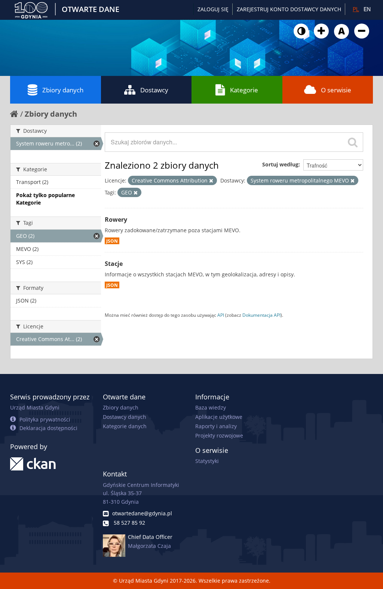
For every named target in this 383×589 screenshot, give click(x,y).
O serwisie (336, 90)
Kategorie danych (125, 426)
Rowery (116, 219)
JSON (112, 241)
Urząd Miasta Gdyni (34, 407)
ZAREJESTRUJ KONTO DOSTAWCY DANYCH (289, 9)
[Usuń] (211, 181)
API (220, 315)
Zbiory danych (62, 90)
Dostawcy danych (124, 416)
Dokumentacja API (261, 315)
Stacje (114, 264)
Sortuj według (280, 164)
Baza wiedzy (210, 407)
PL (356, 9)
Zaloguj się (213, 9)
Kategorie (244, 90)
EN (367, 9)
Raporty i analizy (216, 426)
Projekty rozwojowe (219, 435)
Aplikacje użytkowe (218, 416)
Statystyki (207, 460)
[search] (353, 142)
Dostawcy (154, 90)
